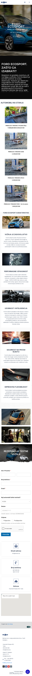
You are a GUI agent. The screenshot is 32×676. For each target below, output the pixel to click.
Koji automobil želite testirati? (10, 497)
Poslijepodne (18, 520)
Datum (3, 506)
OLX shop (10, 624)
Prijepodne (7, 520)
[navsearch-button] (29, 2)
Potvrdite (6, 534)
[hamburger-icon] (24, 2)
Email (3, 488)
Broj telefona (5, 479)
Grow (20, 673)
